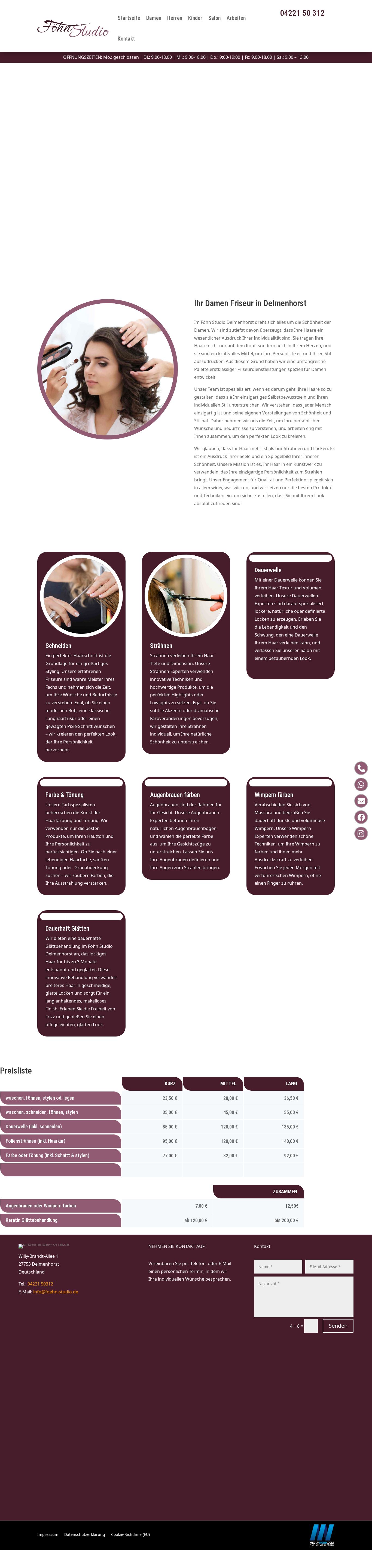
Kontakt (126, 38)
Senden (338, 1325)
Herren (174, 18)
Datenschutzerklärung (84, 1535)
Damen (153, 18)
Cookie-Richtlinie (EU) (130, 1535)
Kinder (195, 18)
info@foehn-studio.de (55, 1292)
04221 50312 (40, 1284)
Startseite (129, 18)
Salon (214, 18)
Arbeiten (236, 18)
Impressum (47, 1535)
